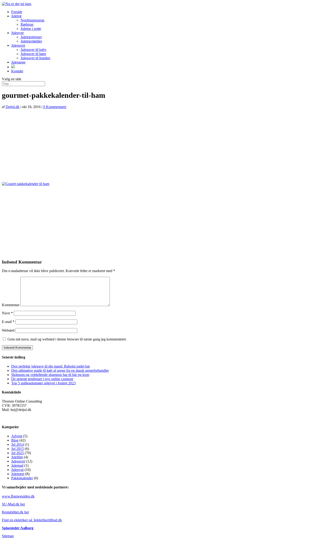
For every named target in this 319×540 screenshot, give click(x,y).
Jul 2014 (17, 444)
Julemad (17, 465)
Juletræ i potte (31, 29)
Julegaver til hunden (35, 58)
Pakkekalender (22, 478)
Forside (16, 12)
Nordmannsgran (32, 20)
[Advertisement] (159, 145)
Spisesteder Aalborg (17, 528)
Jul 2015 (17, 449)
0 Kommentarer (54, 107)
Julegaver (18, 45)
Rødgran (27, 24)
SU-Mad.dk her (13, 504)
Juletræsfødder (31, 41)
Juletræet (17, 474)
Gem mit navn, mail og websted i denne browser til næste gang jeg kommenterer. (67, 339)
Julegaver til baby (33, 50)
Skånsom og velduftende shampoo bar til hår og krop (50, 375)
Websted (8, 330)
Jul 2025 (17, 453)
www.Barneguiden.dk (18, 496)
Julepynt (17, 33)
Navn (7, 313)
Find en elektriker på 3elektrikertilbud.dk (32, 520)
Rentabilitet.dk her (15, 512)
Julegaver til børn (33, 54)
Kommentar (10, 305)
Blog (14, 440)
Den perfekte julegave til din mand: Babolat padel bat (50, 366)
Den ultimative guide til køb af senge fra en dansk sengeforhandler (60, 370)
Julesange (18, 62)
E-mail (8, 322)
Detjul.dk (12, 107)
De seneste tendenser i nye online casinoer (42, 379)
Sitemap (8, 536)
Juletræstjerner (31, 37)
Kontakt (17, 71)
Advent (16, 436)
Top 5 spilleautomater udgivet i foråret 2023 (43, 383)
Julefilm (17, 457)
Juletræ (16, 16)
